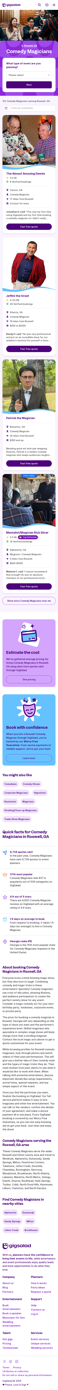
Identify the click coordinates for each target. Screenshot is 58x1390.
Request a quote (41, 1291)
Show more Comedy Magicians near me (29, 600)
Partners (7, 1291)
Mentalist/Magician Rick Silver (27, 532)
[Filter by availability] (32, 108)
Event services (40, 1339)
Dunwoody (28, 1212)
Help (34, 1305)
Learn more (29, 758)
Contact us (38, 1309)
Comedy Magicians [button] (29, 51)
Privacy (17, 1367)
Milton (30, 1221)
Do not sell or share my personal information (27, 1375)
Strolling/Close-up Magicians (20, 810)
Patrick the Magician (20, 418)
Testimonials (10, 1347)
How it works (39, 1283)
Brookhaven (31, 1230)
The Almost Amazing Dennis (25, 173)
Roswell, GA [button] (30, 45)
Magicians (28, 801)
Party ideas (38, 1287)
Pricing (6, 1343)
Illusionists (10, 801)
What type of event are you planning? (23, 65)
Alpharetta (10, 1212)
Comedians (10, 784)
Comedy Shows (31, 784)
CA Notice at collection (15, 1371)
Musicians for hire (13, 1317)
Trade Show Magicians (17, 819)
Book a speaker (11, 1313)
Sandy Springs (12, 1221)
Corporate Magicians (16, 792)
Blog (5, 1287)
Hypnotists (40, 792)
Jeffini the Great (17, 295)
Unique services (41, 1343)
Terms (5, 1367)
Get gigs (7, 1339)
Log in (34, 1313)
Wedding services (42, 1347)
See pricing (29, 679)
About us (8, 1283)
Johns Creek (11, 1230)
